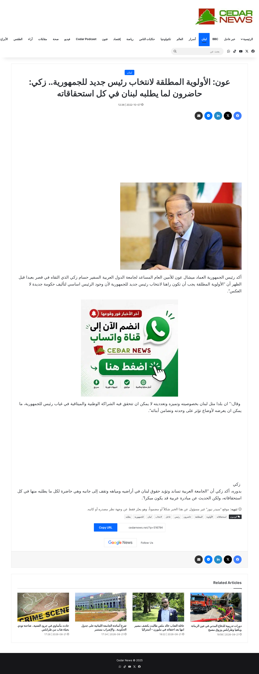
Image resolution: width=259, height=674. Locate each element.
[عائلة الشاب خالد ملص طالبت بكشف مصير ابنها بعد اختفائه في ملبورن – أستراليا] (158, 607)
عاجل (168, 516)
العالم (180, 39)
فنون (105, 39)
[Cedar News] (225, 16)
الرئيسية (248, 39)
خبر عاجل (229, 39)
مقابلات (42, 39)
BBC (215, 39)
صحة (56, 39)
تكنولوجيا (166, 39)
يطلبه (128, 516)
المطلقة (199, 516)
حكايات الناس (147, 39)
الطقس (18, 39)
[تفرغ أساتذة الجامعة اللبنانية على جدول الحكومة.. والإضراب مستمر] (101, 607)
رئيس (177, 516)
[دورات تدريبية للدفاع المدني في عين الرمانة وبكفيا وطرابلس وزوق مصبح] (216, 607)
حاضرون (187, 516)
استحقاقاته (221, 516)
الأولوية (209, 516)
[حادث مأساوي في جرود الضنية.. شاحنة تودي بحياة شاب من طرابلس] (43, 607)
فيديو (67, 39)
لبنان (204, 39)
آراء (30, 39)
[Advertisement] (129, 152)
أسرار (192, 39)
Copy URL (105, 527)
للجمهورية (139, 516)
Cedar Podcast (86, 39)
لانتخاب (158, 516)
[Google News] (120, 542)
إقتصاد (117, 39)
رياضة (130, 39)
